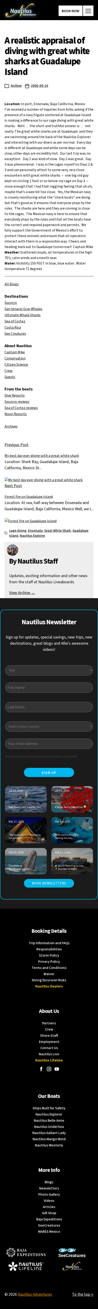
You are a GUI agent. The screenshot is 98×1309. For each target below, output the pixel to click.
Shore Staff (49, 1035)
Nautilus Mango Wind (49, 1139)
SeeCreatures (49, 1225)
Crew (9, 370)
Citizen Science (16, 364)
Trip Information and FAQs (49, 943)
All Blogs (12, 284)
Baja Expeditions (49, 1219)
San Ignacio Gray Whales (23, 308)
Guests (10, 376)
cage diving (17, 530)
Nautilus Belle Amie (49, 1120)
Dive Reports (15, 395)
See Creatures (15, 333)
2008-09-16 (39, 85)
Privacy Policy (49, 961)
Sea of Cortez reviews (21, 407)
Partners (49, 1023)
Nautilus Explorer (32, 535)
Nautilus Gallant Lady (49, 1132)
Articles (49, 1206)
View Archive (22, 593)
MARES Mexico (49, 1231)
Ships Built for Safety (49, 1108)
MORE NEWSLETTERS (49, 883)
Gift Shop (49, 1213)
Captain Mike (15, 352)
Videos (49, 1200)
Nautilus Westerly (49, 1145)
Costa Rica (13, 327)
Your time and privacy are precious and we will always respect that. (41, 756)
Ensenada (35, 530)
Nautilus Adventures (35, 1294)
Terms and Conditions (49, 967)
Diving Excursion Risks (49, 980)
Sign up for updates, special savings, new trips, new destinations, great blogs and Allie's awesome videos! (49, 643)
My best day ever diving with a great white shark (42, 455)
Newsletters (49, 1188)
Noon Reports (16, 414)
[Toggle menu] (88, 10)
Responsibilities (49, 949)
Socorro (11, 302)
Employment (49, 1041)
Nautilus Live (49, 1054)
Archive (16, 85)
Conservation (15, 358)
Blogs (49, 1182)
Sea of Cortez (15, 321)
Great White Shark (57, 530)
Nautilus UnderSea (49, 1126)
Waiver (49, 973)
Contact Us (49, 1047)
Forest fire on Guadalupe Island (29, 496)
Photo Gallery (49, 1194)
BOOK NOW (70, 11)
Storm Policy (49, 955)
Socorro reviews (17, 401)
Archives (11, 426)
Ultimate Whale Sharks (23, 315)
